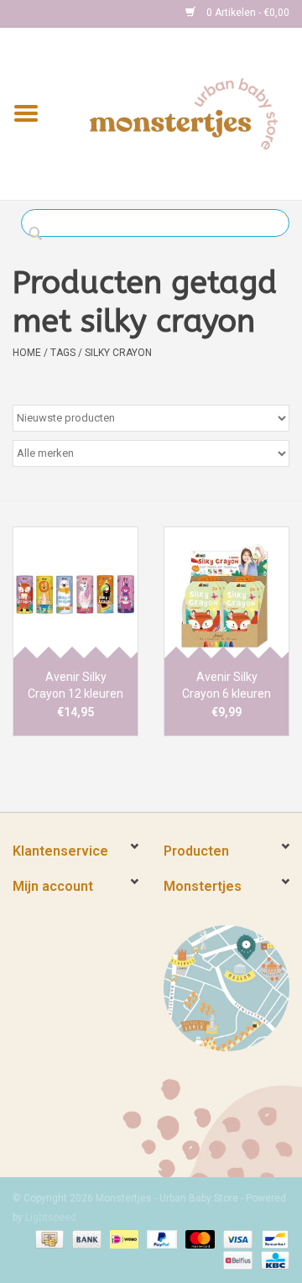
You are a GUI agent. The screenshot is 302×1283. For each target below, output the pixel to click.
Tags (63, 353)
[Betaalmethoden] (47, 1238)
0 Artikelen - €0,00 (246, 12)
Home (27, 353)
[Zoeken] (39, 234)
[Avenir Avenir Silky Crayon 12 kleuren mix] (75, 592)
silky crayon (118, 353)
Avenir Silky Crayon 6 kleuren (226, 685)
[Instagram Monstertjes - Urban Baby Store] (84, 13)
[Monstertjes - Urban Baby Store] (184, 112)
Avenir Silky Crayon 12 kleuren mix (75, 686)
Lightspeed (50, 1217)
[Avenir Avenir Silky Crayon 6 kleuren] (226, 592)
